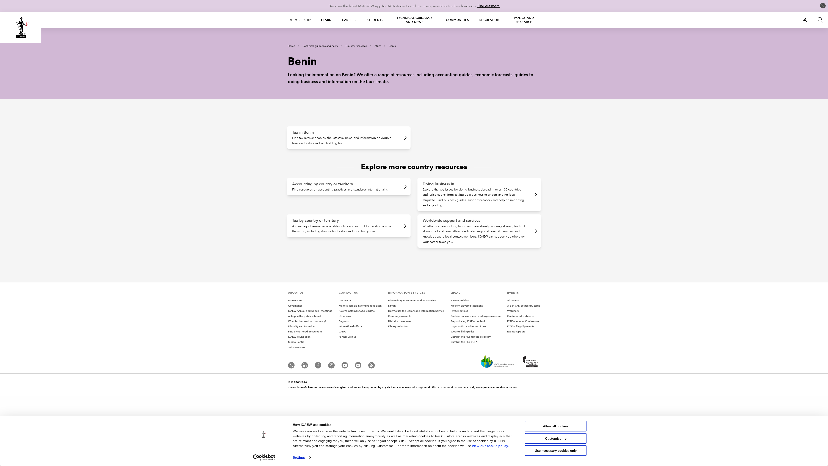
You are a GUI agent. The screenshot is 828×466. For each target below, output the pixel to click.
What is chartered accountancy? (307, 321)
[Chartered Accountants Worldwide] (529, 362)
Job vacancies (296, 347)
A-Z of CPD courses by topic (523, 305)
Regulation (489, 20)
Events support (516, 331)
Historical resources (399, 321)
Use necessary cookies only (556, 450)
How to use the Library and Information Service (416, 310)
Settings (299, 457)
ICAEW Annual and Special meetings (310, 310)
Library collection (398, 326)
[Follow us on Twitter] (291, 365)
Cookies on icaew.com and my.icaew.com (476, 316)
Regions (343, 321)
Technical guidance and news (415, 20)
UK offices (345, 316)
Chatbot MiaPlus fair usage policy (471, 336)
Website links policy (462, 331)
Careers (349, 20)
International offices (350, 326)
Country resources (356, 46)
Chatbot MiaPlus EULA (464, 341)
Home (291, 46)
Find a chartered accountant (305, 331)
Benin (392, 46)
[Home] (20, 27)
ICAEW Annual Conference (523, 321)
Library (392, 305)
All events (513, 300)
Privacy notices (459, 310)
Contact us (345, 300)
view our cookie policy (490, 445)
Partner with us (347, 336)
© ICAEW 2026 (297, 382)
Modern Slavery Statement (467, 305)
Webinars (513, 310)
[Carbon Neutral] (497, 362)
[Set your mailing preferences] (358, 365)
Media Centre (296, 341)
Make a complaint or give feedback (360, 305)
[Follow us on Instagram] (331, 365)
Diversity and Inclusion (301, 326)
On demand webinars (520, 316)
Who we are (295, 300)
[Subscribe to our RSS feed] (371, 365)
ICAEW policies (460, 300)
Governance (295, 305)
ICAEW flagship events (520, 326)
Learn (326, 20)
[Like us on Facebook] (318, 365)
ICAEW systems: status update (357, 310)
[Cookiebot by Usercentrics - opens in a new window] (264, 457)
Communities (457, 20)
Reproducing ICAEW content (468, 321)
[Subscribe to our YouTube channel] (345, 365)
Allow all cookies (555, 426)
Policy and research (524, 20)
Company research (399, 316)
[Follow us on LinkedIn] (304, 365)
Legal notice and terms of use (468, 326)
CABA (342, 331)
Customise (553, 438)
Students (375, 20)
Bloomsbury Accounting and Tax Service (412, 300)
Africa (378, 46)
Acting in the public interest (304, 316)
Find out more (488, 6)
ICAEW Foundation (299, 336)
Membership (300, 20)
